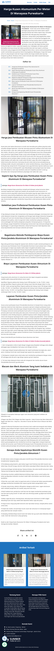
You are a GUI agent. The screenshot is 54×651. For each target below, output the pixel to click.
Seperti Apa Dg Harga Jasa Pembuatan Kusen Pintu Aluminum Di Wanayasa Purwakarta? (28, 71)
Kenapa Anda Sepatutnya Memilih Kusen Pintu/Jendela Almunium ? (26, 92)
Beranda (29, 2)
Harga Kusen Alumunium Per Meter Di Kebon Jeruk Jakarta (25, 185)
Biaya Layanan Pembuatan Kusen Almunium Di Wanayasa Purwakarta (27, 82)
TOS (49, 2)
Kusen (12, 20)
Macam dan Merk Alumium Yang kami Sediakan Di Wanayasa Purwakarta (28, 89)
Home (8, 20)
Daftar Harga (42, 2)
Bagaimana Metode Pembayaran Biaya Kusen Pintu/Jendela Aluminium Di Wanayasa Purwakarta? (27, 78)
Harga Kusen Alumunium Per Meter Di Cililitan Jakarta (24, 273)
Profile (35, 2)
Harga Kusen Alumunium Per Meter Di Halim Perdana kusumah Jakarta (29, 341)
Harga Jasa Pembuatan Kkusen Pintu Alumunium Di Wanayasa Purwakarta (25, 67)
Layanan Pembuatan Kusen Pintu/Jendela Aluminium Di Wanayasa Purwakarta (26, 85)
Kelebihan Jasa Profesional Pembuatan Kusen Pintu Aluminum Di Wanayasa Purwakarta (25, 74)
